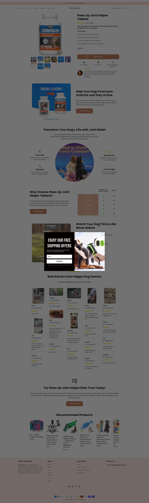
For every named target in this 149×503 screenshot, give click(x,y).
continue (59, 261)
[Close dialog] (102, 234)
